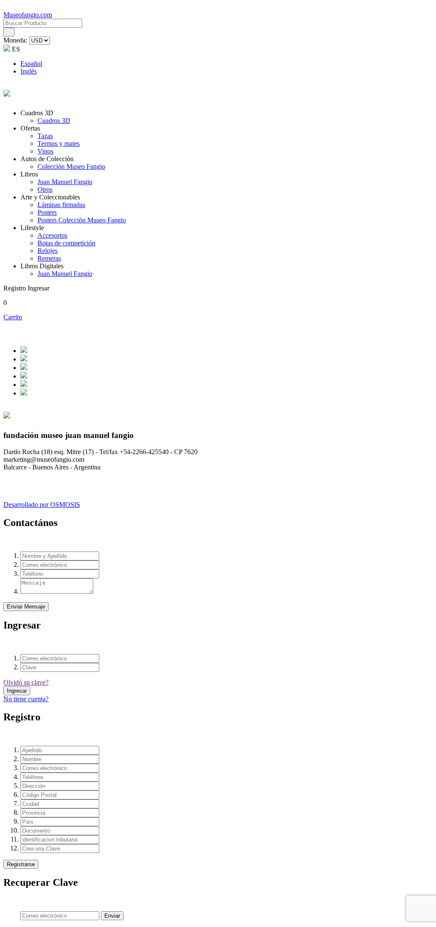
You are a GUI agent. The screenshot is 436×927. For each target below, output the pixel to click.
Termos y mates (58, 143)
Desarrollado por (41, 504)
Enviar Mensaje (26, 606)
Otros (44, 189)
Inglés (28, 71)
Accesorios (52, 235)
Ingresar (17, 691)
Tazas (45, 135)
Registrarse (21, 864)
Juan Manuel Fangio (64, 181)
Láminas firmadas (61, 204)
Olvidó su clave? (26, 682)
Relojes (47, 250)
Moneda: (16, 40)
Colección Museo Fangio (71, 166)
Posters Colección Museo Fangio (81, 220)
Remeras (49, 258)
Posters (47, 212)
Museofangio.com (27, 14)
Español (31, 63)
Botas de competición (66, 243)
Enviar (112, 916)
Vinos (45, 151)
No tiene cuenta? (26, 698)
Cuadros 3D (53, 120)
